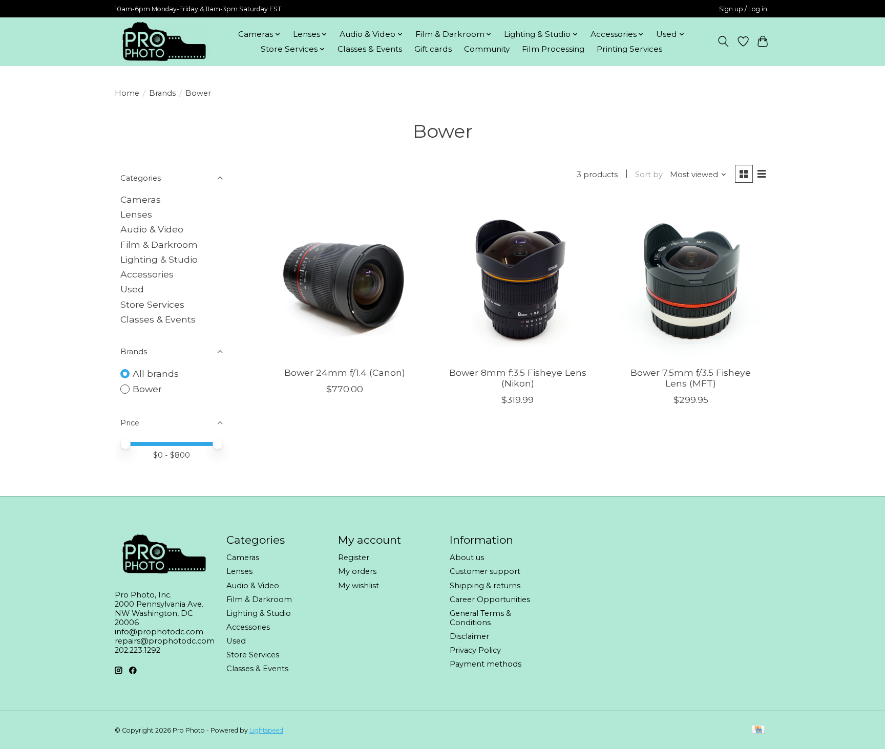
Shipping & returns (485, 585)
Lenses (136, 214)
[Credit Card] (758, 730)
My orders (357, 571)
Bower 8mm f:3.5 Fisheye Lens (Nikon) (517, 378)
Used (132, 289)
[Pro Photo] (163, 41)
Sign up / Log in (743, 9)
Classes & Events (370, 49)
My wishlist (358, 585)
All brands (156, 373)
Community (487, 49)
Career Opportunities (490, 599)
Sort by (649, 174)
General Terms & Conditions (480, 618)
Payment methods (485, 664)
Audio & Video (151, 229)
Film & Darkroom (159, 244)
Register (353, 557)
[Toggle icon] (723, 41)
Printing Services (629, 49)
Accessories (147, 274)
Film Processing (553, 49)
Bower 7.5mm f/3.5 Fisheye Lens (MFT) (690, 378)
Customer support (485, 571)
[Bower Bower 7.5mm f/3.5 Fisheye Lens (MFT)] (690, 279)
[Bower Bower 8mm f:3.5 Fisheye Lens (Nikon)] (517, 279)
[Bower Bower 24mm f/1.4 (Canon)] (344, 279)
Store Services (152, 304)
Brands (162, 93)
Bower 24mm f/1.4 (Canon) (344, 372)
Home (127, 93)
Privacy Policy (475, 650)
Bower (147, 388)
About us (467, 557)
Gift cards (433, 49)
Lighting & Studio (159, 259)
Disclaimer (469, 636)
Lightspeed (266, 730)
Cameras (140, 199)
